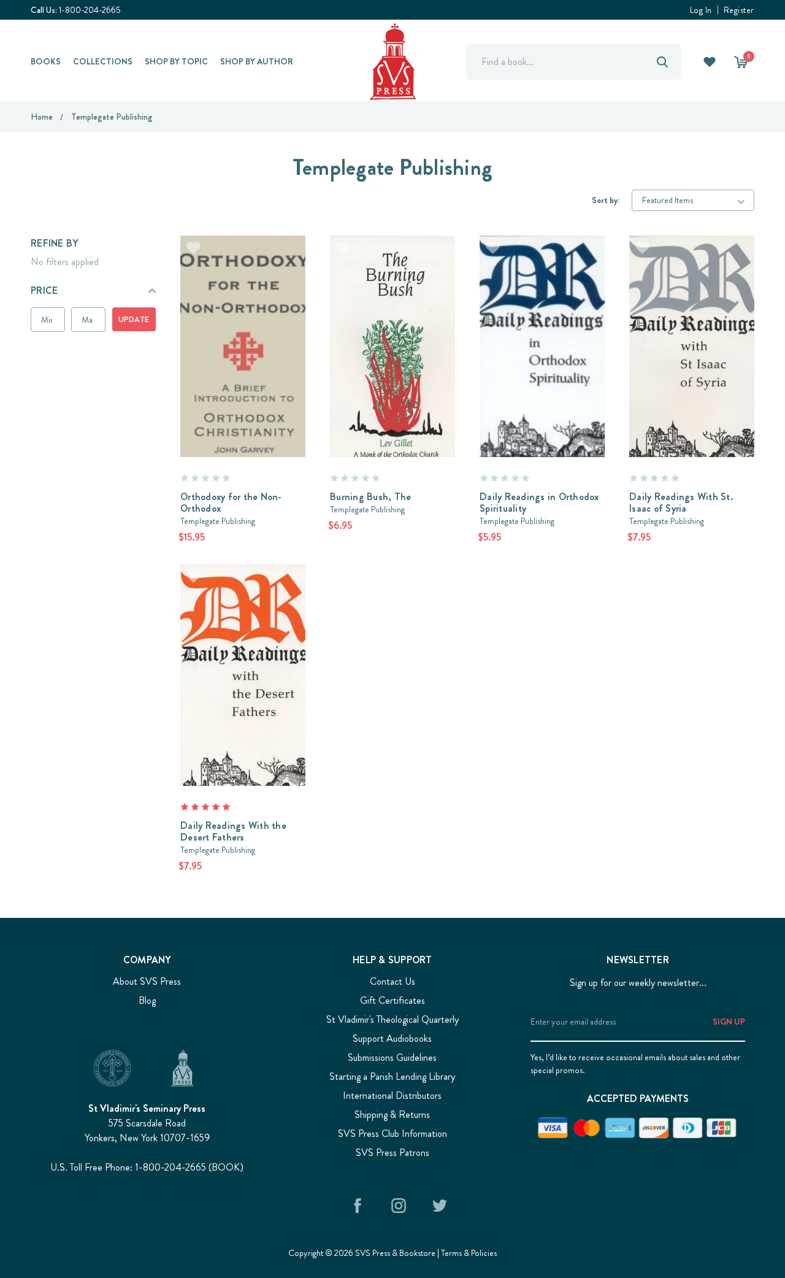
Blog (147, 1000)
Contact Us (392, 981)
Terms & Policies (469, 1253)
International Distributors (392, 1095)
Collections (102, 61)
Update (133, 319)
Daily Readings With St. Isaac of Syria (681, 502)
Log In (701, 10)
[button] (93, 290)
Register (739, 10)
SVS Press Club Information (392, 1133)
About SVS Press (147, 981)
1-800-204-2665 (90, 10)
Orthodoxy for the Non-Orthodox (231, 502)
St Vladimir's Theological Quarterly (392, 1019)
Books (46, 61)
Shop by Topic (176, 61)
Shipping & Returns (392, 1114)
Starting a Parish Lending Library (392, 1076)
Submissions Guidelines (392, 1057)
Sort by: (605, 200)
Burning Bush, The (370, 497)
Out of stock (243, 329)
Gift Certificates (392, 1000)
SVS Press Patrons (392, 1152)
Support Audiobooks (392, 1038)
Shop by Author (256, 61)
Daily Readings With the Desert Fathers (233, 831)
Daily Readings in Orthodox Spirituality (539, 502)
